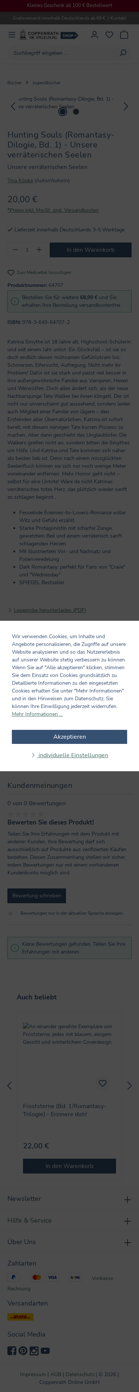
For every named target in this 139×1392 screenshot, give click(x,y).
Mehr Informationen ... (37, 714)
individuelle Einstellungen (72, 755)
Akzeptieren (69, 737)
